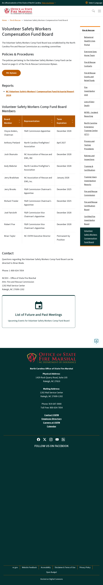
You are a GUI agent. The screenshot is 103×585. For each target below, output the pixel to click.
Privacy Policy (85, 567)
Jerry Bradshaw (11, 177)
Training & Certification (89, 168)
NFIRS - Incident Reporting (91, 114)
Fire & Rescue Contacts (89, 64)
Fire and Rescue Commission (90, 193)
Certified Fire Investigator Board (89, 220)
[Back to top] (96, 341)
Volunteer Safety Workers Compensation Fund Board (90, 237)
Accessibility (46, 567)
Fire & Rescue (15, 20)
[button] (92, 11)
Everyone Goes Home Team (90, 53)
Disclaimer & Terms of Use (65, 567)
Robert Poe (9, 224)
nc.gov (15, 567)
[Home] (18, 8)
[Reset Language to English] (87, 3)
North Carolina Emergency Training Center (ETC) (91, 129)
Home (4, 20)
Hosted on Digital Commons (51, 579)
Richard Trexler (11, 201)
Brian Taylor (9, 236)
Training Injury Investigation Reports (90, 181)
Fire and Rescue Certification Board (90, 206)
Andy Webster (10, 166)
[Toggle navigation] (99, 11)
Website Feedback (29, 567)
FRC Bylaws (11, 73)
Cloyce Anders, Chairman (11, 133)
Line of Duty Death (89, 103)
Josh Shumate (11, 154)
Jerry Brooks (10, 189)
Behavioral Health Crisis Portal (89, 41)
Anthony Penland (12, 142)
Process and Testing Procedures (89, 145)
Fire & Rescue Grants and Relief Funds (89, 77)
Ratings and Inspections (89, 157)
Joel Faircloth (10, 212)
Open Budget (51, 572)
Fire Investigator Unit (89, 91)
